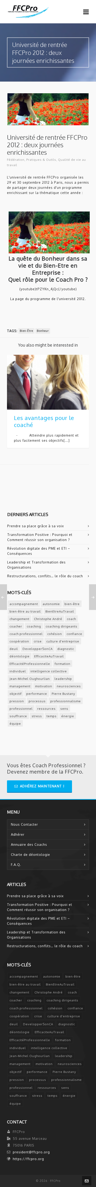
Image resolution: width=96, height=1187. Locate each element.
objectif (16, 694)
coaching (34, 626)
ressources (46, 708)
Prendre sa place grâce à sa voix (35, 526)
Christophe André (48, 619)
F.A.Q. (16, 865)
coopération (19, 641)
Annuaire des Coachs (29, 844)
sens (64, 708)
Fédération (15, 159)
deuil (14, 649)
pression (17, 701)
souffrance (18, 716)
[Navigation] (86, 11)
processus (37, 701)
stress (37, 716)
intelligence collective (49, 671)
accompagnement (24, 604)
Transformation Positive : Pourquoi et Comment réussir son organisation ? (39, 537)
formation (62, 664)
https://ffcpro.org (28, 1159)
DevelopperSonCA (38, 649)
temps (52, 716)
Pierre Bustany (63, 694)
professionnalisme (65, 701)
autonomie (51, 604)
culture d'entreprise (62, 641)
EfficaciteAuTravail (49, 656)
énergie (67, 716)
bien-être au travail (25, 611)
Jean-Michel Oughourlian (30, 679)
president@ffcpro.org (31, 1152)
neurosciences (69, 686)
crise (38, 641)
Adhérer (17, 834)
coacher (16, 626)
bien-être (26, 331)
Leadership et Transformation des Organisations (36, 564)
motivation (43, 686)
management (20, 686)
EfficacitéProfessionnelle (30, 664)
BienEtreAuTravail (59, 611)
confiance (74, 634)
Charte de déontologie (30, 855)
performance (36, 694)
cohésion (54, 634)
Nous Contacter (24, 824)
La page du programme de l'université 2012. (48, 299)
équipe (15, 723)
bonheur (43, 331)
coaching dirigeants (61, 626)
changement (19, 619)
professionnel (21, 708)
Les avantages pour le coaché (44, 421)
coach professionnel (26, 634)
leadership (63, 679)
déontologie (20, 656)
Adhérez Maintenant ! (42, 786)
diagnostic (65, 649)
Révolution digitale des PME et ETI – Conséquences (38, 551)
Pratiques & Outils (41, 159)
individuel (18, 671)
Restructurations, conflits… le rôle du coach (45, 576)
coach (71, 619)
